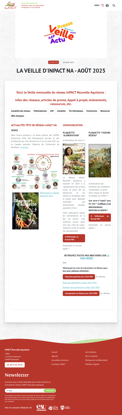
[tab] (21, 111)
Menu (96, 5)
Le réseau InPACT (59, 364)
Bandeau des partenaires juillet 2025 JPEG (81, 287)
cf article (24, 147)
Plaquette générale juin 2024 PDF (79, 276)
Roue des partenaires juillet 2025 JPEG (80, 282)
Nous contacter (91, 356)
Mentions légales (92, 364)
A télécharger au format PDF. (72, 238)
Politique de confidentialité (96, 360)
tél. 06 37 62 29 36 (15, 365)
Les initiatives (90, 352)
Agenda (55, 356)
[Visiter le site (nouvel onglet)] (41, 407)
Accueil (54, 352)
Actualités (53, 62)
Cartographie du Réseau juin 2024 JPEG (81, 293)
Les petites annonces (60, 360)
